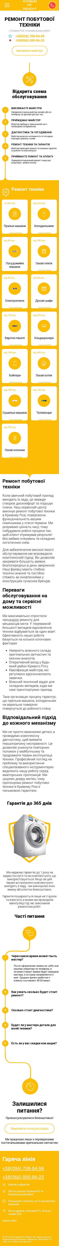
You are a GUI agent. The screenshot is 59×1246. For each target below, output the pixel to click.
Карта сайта (9, 1220)
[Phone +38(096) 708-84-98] (52, 5)
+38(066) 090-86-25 (30, 40)
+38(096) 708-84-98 (30, 36)
